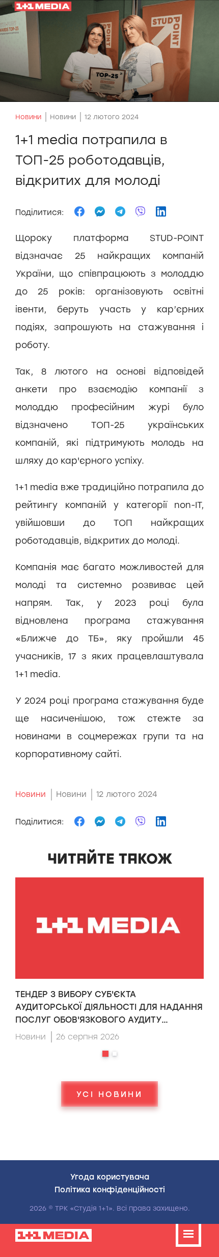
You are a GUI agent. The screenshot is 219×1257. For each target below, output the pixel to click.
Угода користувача (109, 1176)
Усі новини (109, 1094)
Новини (28, 117)
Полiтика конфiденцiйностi (109, 1189)
